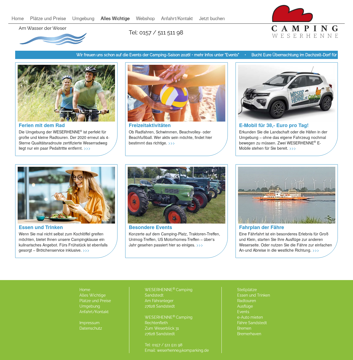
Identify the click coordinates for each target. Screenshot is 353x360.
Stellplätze (247, 290)
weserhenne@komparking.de (183, 350)
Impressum (89, 323)
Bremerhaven (249, 334)
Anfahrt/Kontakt (177, 18)
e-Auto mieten (250, 317)
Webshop (145, 18)
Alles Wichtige (115, 18)
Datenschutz (90, 328)
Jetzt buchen (212, 18)
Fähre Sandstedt (252, 323)
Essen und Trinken (253, 295)
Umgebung (83, 18)
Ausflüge (245, 306)
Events (243, 312)
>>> (87, 148)
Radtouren (246, 301)
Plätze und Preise (48, 18)
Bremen (244, 328)
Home (18, 18)
